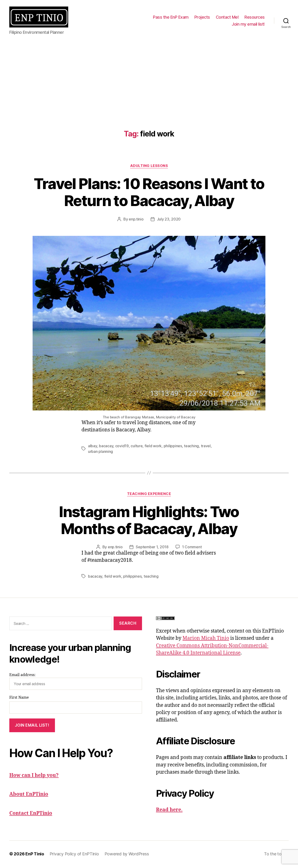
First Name (19, 697)
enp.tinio (136, 219)
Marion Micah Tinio (206, 638)
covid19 (122, 446)
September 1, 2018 (152, 547)
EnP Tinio (34, 853)
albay (92, 446)
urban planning (100, 451)
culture (136, 446)
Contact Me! (227, 17)
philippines (173, 446)
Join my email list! (248, 24)
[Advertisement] (149, 76)
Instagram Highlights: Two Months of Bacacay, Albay (149, 520)
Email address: (22, 675)
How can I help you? (34, 775)
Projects (202, 17)
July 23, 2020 (169, 219)
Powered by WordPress (127, 853)
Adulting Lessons (149, 166)
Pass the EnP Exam (171, 17)
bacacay (106, 446)
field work (153, 446)
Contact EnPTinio (30, 813)
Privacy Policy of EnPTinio (74, 853)
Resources (254, 17)
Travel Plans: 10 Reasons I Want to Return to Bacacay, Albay (149, 192)
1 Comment (192, 547)
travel (206, 446)
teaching (191, 446)
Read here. (169, 810)
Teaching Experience (149, 494)
